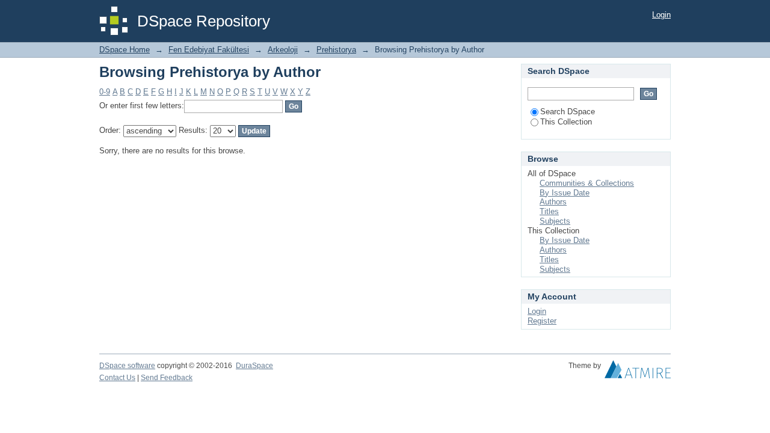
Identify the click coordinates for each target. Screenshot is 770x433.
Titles (549, 211)
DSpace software (127, 365)
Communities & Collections (587, 183)
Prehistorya (336, 49)
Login (661, 14)
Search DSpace (567, 111)
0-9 (104, 91)
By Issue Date (565, 192)
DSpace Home (124, 49)
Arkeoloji (283, 49)
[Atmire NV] (638, 372)
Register (542, 320)
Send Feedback (166, 377)
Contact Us (117, 377)
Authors (553, 201)
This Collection (566, 121)
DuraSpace (254, 365)
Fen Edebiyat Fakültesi (208, 49)
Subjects (555, 221)
